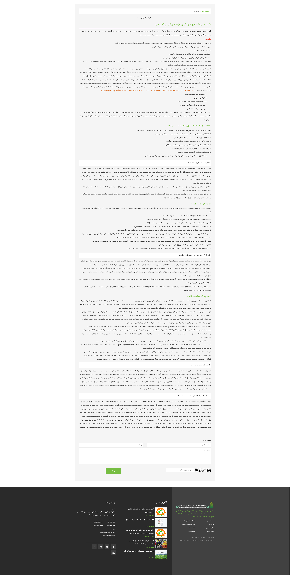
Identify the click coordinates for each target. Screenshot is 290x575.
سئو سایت (202, 538)
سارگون (193, 538)
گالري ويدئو (210, 531)
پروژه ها (211, 524)
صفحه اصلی (205, 11)
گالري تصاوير (210, 528)
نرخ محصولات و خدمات (188, 524)
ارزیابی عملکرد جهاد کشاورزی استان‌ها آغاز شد (139, 551)
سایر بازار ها (191, 531)
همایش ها (192, 528)
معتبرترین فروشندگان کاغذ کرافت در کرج (140, 519)
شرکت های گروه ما (189, 521)
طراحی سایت (210, 538)
